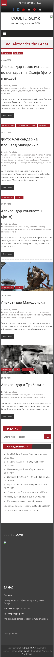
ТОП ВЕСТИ (27, 370)
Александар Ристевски (29, 397)
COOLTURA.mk (25, 18)
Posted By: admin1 (10, 86)
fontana (47, 88)
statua (3, 91)
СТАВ (17, 370)
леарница (38, 229)
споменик (47, 163)
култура (30, 315)
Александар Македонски (17, 229)
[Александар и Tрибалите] (27, 359)
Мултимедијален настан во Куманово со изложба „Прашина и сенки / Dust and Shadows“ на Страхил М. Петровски (27, 506)
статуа (3, 165)
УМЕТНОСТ (44, 126)
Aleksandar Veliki (14, 88)
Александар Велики (29, 91)
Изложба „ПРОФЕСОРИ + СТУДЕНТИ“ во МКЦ (28, 477)
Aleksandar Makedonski (12, 155)
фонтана (12, 232)
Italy (27, 227)
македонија (38, 315)
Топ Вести (18, 53)
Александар (16, 91)
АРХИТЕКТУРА (8, 126)
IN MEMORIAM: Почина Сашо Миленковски (27, 454)
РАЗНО (19, 197)
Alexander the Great (29, 88)
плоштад (22, 163)
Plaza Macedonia (35, 158)
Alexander (39, 155)
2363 (6, 88)
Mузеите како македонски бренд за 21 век (27, 484)
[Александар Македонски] (27, 277)
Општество (6, 53)
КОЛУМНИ (6, 370)
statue (9, 91)
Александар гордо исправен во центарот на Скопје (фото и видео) (26, 72)
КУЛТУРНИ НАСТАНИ (27, 126)
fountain (25, 158)
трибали (42, 397)
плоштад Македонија (34, 163)
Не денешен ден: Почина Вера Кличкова (25, 469)
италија (30, 229)
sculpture (14, 160)
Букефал (14, 163)
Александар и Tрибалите (22, 385)
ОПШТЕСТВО (7, 197)
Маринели (46, 229)
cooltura (40, 88)
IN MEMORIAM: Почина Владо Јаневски (25, 462)
